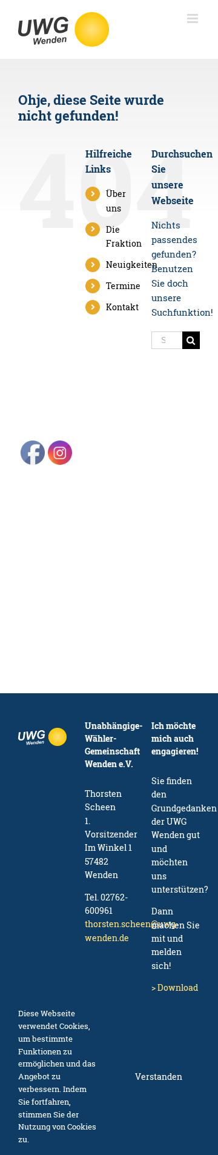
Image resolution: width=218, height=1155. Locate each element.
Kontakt (122, 307)
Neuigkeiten (131, 264)
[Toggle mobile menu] (193, 18)
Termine (123, 285)
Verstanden (158, 1076)
